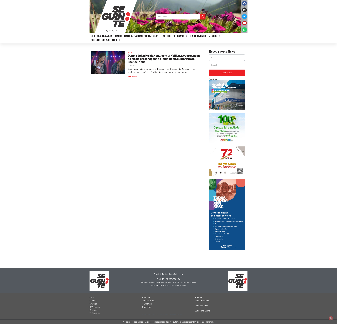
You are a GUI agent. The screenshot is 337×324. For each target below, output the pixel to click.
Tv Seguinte (215, 36)
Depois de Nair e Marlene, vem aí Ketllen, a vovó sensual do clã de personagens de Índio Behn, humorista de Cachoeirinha (164, 59)
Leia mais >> (133, 76)
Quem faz (146, 307)
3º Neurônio (198, 36)
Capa (92, 297)
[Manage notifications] (331, 318)
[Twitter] (244, 16)
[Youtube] (244, 23)
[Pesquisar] (202, 16)
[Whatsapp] (244, 29)
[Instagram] (244, 10)
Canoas (138, 36)
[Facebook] (244, 3)
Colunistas (151, 36)
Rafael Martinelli (202, 301)
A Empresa (147, 304)
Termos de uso (148, 301)
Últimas (96, 36)
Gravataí (108, 36)
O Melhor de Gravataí (174, 36)
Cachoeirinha (124, 36)
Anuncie (146, 297)
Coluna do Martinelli (105, 40)
